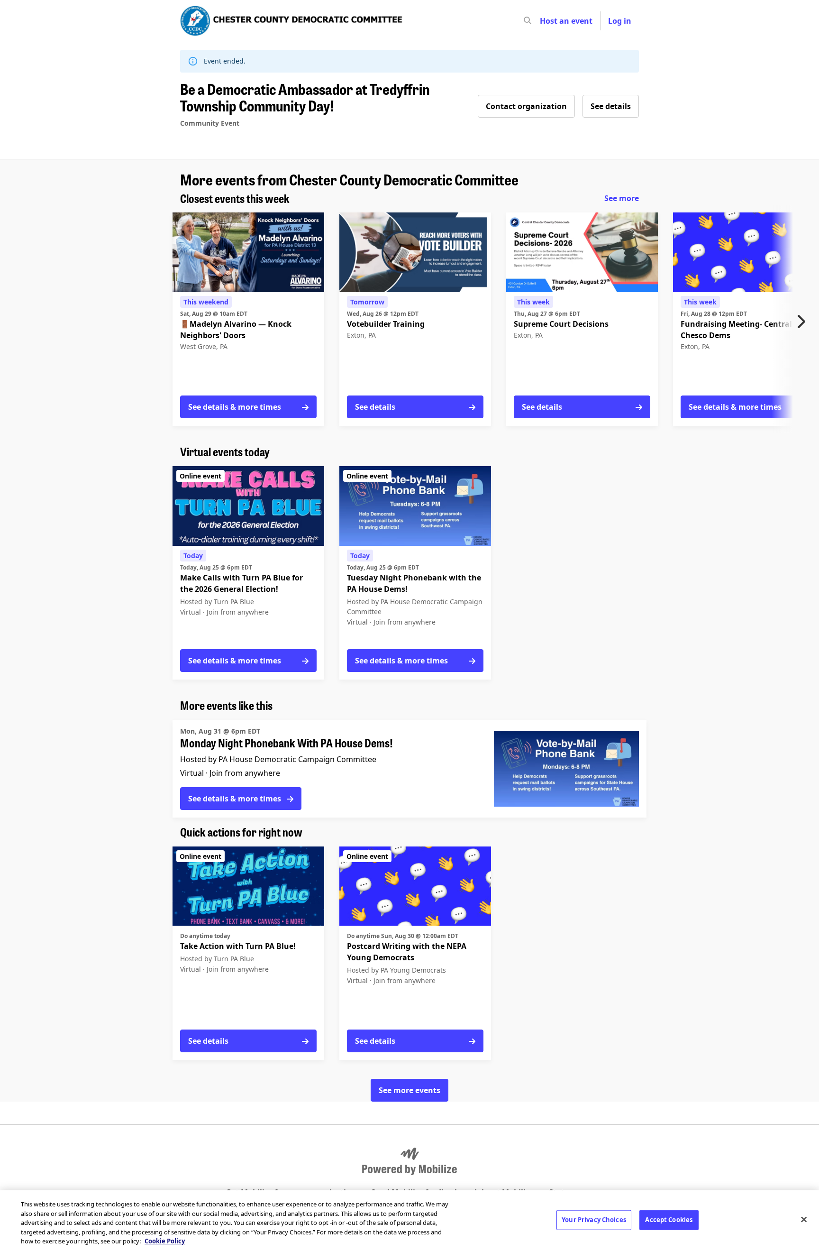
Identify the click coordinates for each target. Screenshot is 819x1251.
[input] (544, 20)
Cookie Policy (165, 1241)
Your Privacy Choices (594, 1219)
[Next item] (803, 321)
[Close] (803, 1219)
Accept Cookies (668, 1219)
